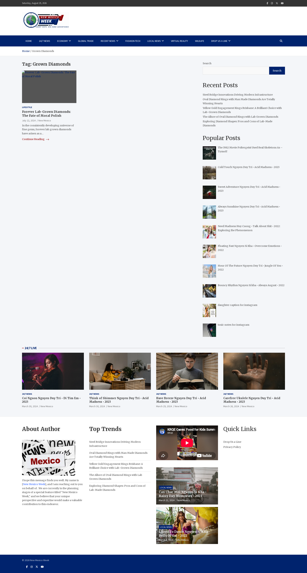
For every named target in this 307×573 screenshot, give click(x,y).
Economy (62, 41)
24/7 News (44, 41)
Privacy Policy (232, 447)
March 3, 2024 (166, 540)
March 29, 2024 (164, 406)
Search (207, 63)
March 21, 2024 (166, 500)
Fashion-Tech (132, 41)
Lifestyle (27, 107)
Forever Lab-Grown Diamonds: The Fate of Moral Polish (46, 114)
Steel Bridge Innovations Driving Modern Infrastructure (238, 94)
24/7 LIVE (31, 348)
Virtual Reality (179, 41)
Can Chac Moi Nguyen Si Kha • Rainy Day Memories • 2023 (182, 494)
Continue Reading (33, 139)
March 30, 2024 (30, 406)
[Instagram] (272, 3)
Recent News (108, 41)
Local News (154, 41)
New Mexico (44, 120)
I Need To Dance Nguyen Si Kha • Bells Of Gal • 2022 (184, 534)
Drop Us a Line (219, 41)
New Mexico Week (34, 484)
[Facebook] (267, 3)
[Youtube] (282, 3)
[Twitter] (276, 3)
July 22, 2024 (29, 120)
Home (29, 41)
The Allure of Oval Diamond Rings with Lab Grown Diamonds (240, 116)
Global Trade (86, 41)
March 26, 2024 (231, 406)
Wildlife (199, 41)
